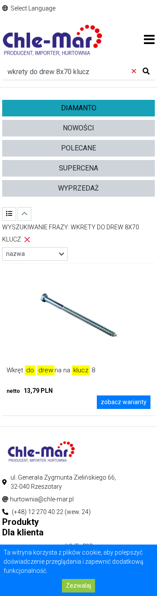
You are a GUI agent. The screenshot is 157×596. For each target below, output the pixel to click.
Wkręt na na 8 (51, 370)
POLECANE (78, 148)
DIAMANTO (78, 108)
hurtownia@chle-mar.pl (42, 499)
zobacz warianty (124, 401)
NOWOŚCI (78, 128)
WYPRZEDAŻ (78, 188)
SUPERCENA (78, 168)
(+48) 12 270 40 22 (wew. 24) (51, 511)
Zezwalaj (78, 585)
